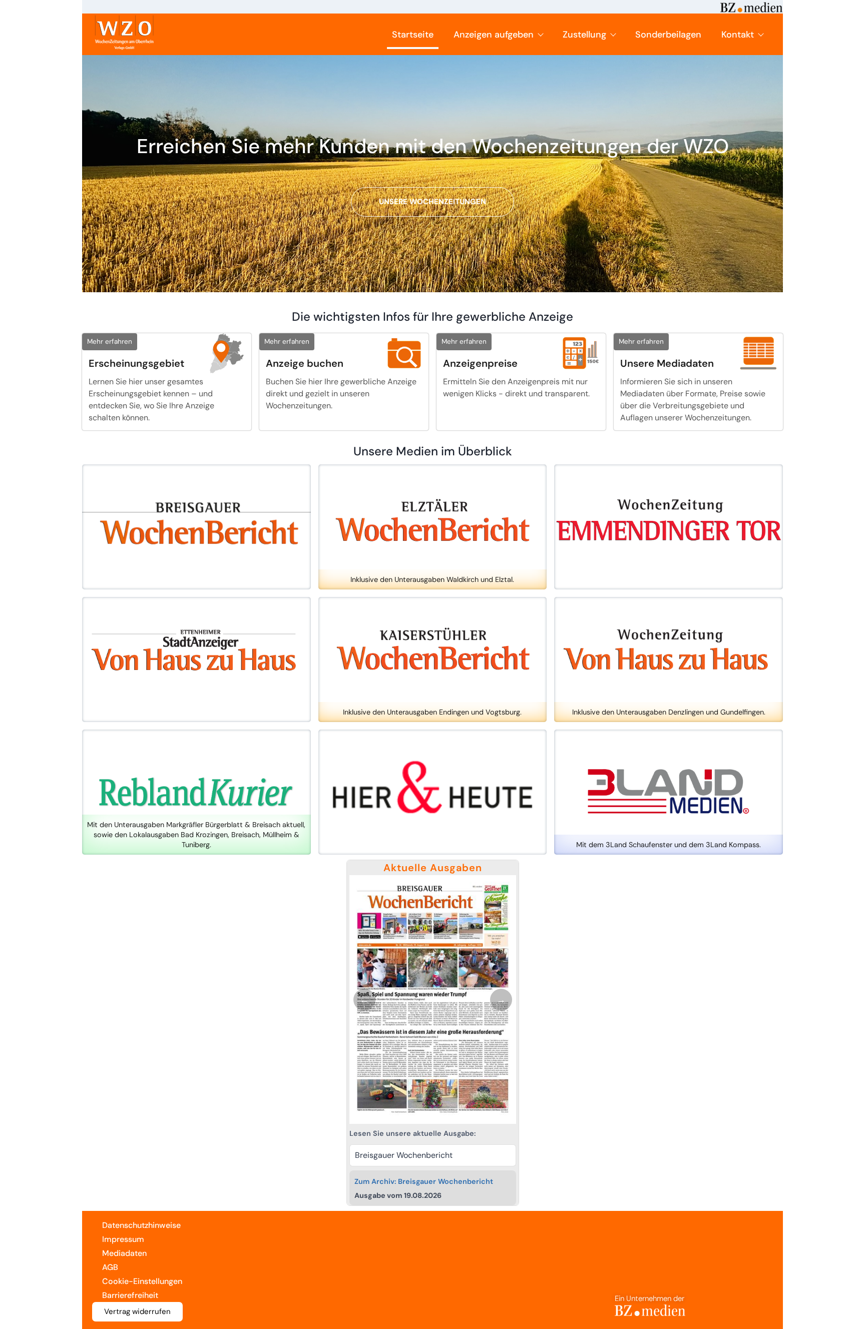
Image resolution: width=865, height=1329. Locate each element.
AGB (110, 1267)
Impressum (123, 1239)
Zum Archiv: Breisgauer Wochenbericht (423, 1181)
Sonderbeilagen (668, 35)
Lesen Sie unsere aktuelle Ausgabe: (412, 1133)
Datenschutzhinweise (141, 1225)
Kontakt (737, 35)
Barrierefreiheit (130, 1295)
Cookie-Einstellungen (142, 1281)
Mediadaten (124, 1253)
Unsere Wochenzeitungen (432, 202)
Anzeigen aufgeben (494, 35)
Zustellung (584, 35)
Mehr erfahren (109, 341)
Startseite (413, 35)
